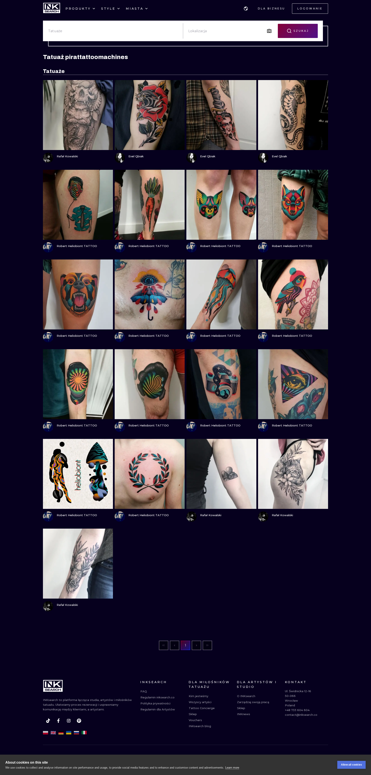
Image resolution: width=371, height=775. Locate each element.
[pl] (45, 732)
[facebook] (58, 721)
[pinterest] (79, 721)
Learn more (232, 767)
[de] (61, 732)
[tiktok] (48, 721)
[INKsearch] (51, 8)
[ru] (76, 732)
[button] (246, 8)
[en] (53, 732)
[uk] (68, 732)
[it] (84, 732)
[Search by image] (269, 31)
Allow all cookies (351, 764)
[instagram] (69, 721)
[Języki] (246, 8)
